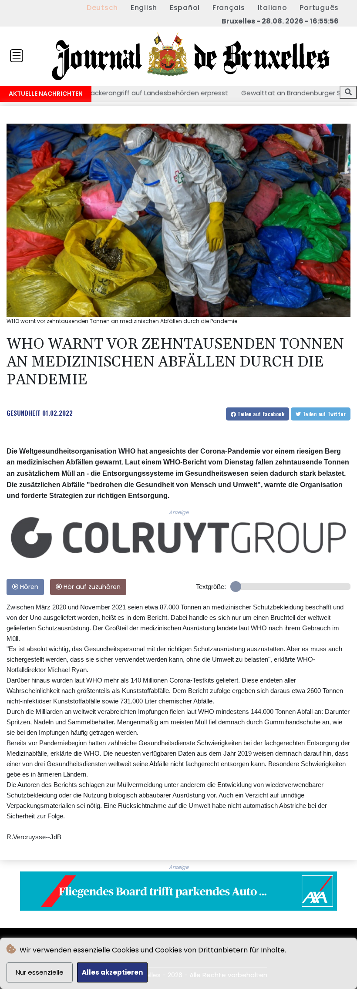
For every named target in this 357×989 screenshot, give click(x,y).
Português (319, 8)
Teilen (260, 413)
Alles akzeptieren (112, 972)
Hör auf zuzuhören (91, 586)
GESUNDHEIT (23, 412)
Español (185, 8)
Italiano (272, 8)
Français (228, 8)
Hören (28, 586)
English (144, 8)
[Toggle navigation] (16, 55)
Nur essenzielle (40, 972)
